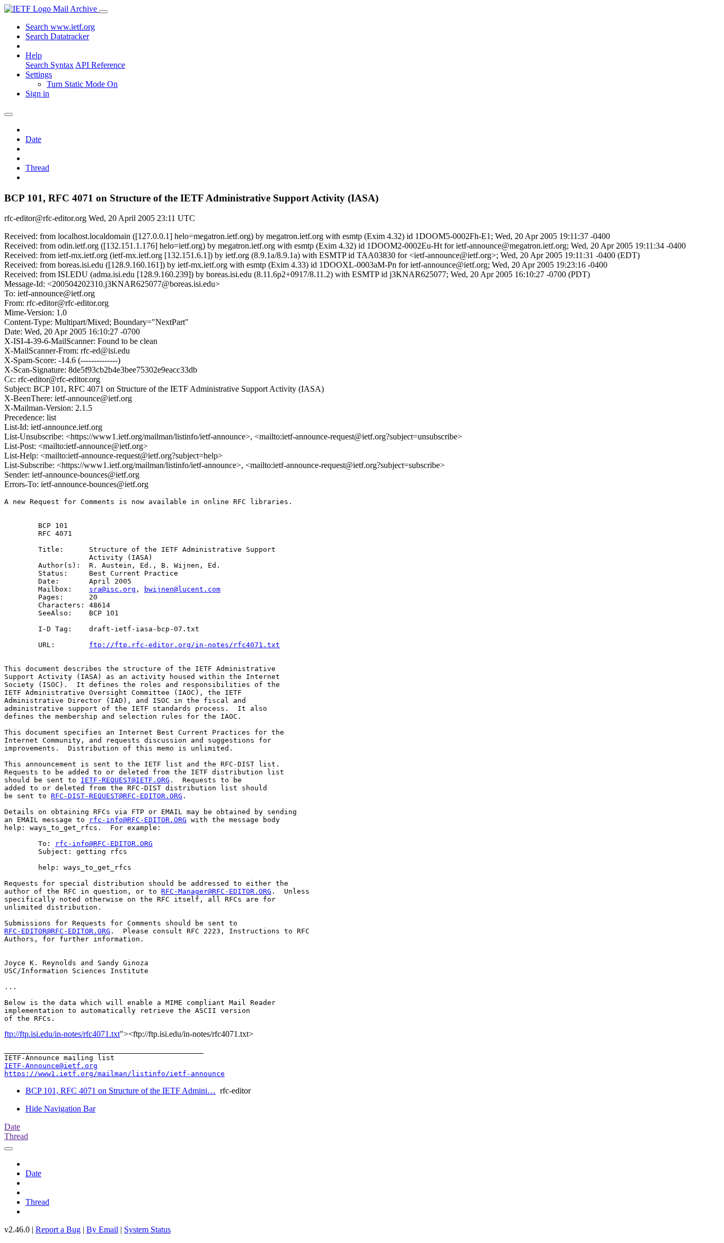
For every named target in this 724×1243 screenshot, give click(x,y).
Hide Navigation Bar (60, 1108)
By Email (102, 1229)
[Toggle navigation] (103, 11)
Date (33, 139)
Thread (37, 167)
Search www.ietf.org (60, 26)
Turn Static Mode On (82, 84)
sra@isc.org (112, 589)
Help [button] (33, 55)
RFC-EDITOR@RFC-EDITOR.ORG (57, 931)
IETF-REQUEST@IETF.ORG (125, 780)
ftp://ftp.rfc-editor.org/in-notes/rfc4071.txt (184, 645)
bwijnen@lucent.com (182, 589)
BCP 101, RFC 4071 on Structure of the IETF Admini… (120, 1090)
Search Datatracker (57, 36)
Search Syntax (49, 64)
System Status (147, 1229)
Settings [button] (38, 74)
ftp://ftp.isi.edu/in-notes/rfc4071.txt (62, 1033)
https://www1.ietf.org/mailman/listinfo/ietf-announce (114, 1074)
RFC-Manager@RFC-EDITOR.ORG (216, 891)
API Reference (100, 64)
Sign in (37, 93)
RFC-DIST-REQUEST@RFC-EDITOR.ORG (116, 796)
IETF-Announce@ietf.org (51, 1066)
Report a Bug (58, 1229)
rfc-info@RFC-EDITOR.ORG (138, 820)
